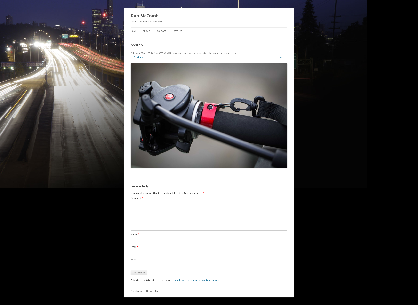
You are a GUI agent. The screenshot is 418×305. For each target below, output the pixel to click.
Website (135, 259)
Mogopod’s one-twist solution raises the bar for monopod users (204, 53)
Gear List (177, 31)
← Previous (137, 57)
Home (133, 31)
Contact (161, 31)
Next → (283, 57)
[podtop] (209, 115)
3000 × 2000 (164, 53)
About (146, 31)
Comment (137, 198)
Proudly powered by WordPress (145, 291)
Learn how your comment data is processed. (196, 280)
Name (135, 234)
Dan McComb (145, 16)
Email (134, 246)
